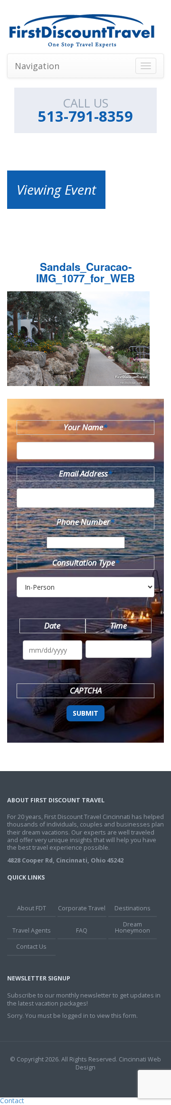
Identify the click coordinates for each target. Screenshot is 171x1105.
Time (118, 625)
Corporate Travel (81, 908)
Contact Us (31, 947)
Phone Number (85, 521)
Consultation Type (85, 562)
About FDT (31, 908)
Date (52, 625)
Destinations (132, 908)
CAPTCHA (86, 690)
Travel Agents (31, 930)
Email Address (85, 473)
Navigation (37, 66)
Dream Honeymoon (132, 927)
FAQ (81, 930)
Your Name (85, 427)
